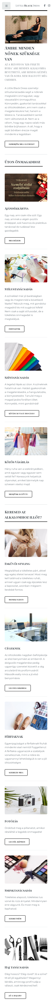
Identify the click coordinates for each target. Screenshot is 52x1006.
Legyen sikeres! (18, 688)
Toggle (6, 6)
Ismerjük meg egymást (22, 144)
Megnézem (15, 240)
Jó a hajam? (15, 995)
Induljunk (14, 329)
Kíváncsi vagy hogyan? (22, 413)
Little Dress (28, 5)
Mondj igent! (16, 599)
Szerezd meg (16, 772)
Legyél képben (17, 841)
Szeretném (15, 918)
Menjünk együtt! (18, 494)
